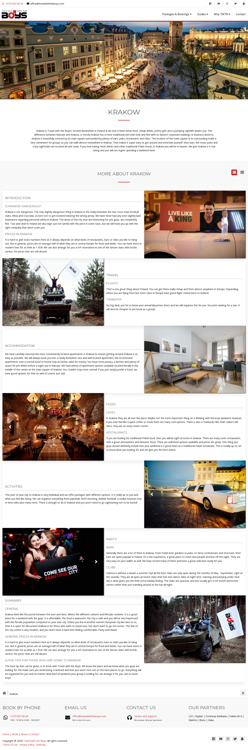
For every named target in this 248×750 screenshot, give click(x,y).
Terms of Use (10, 744)
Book (15, 734)
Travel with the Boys (34, 740)
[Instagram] (227, 3)
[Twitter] (235, 3)
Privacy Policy (27, 744)
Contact (240, 14)
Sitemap (41, 744)
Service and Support (145, 716)
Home (6, 734)
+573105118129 (14, 3)
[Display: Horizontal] (234, 174)
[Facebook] (210, 3)
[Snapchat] (244, 3)
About (24, 734)
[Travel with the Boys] (14, 14)
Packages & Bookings (176, 14)
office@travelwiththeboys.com (47, 3)
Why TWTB (221, 14)
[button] (10, 426)
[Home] (6, 694)
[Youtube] (218, 3)
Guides (201, 14)
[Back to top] (243, 693)
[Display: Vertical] (242, 174)
